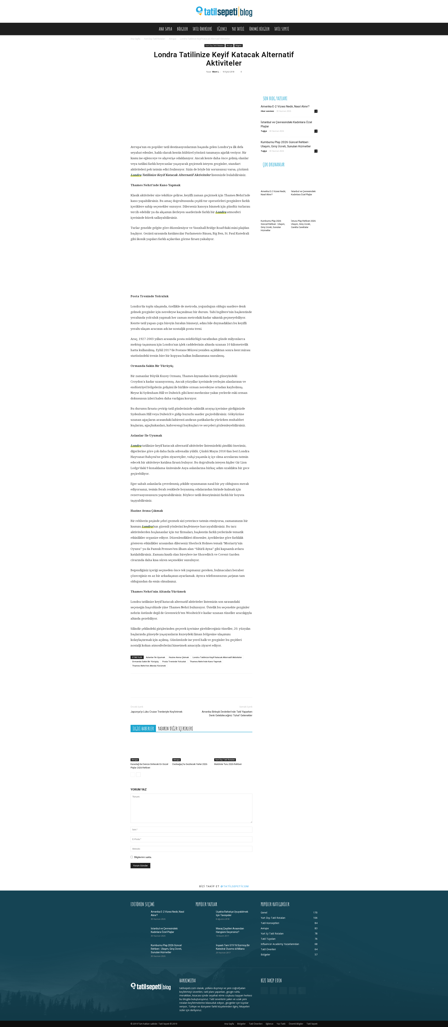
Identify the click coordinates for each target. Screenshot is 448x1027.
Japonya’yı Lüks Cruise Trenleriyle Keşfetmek (156, 711)
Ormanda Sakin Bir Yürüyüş (145, 661)
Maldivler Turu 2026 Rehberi (228, 764)
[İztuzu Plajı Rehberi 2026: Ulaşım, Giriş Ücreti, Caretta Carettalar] (304, 209)
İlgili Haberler (143, 729)
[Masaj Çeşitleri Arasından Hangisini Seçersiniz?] (204, 933)
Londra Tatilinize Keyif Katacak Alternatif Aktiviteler (217, 657)
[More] (250, 81)
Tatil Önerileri (202, 29)
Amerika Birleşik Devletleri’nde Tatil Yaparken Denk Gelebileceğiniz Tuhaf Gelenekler (227, 713)
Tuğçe (264, 131)
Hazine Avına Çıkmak (179, 657)
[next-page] (138, 774)
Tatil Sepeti (281, 29)
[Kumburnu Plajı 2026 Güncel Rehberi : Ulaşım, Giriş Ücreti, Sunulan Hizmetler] (274, 209)
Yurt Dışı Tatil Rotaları (154, 38)
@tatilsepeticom (234, 886)
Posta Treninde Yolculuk (174, 661)
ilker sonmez (267, 111)
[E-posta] (239, 81)
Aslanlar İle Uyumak (155, 657)
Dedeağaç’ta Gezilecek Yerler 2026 (189, 764)
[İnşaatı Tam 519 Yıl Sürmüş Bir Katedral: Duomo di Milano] (204, 950)
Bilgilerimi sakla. (143, 857)
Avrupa (172, 38)
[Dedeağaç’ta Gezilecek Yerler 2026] (191, 748)
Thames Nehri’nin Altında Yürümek (149, 665)
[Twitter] (208, 81)
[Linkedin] (229, 81)
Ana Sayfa (165, 29)
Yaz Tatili (238, 29)
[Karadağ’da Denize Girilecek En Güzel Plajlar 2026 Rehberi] (150, 748)
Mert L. (215, 71)
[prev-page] (133, 774)
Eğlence (222, 29)
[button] (313, 29)
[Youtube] (302, 990)
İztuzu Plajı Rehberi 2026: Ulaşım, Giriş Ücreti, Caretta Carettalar (303, 224)
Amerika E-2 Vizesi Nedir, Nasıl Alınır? (285, 106)
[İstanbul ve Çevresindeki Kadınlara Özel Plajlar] (304, 179)
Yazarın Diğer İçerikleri (175, 729)
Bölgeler (182, 29)
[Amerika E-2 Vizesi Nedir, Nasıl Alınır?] (274, 179)
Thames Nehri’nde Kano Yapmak (205, 661)
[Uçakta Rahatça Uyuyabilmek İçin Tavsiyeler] (204, 916)
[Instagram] (273, 990)
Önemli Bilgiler (259, 29)
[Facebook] (197, 81)
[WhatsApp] (218, 81)
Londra (136, 175)
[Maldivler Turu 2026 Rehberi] (233, 748)
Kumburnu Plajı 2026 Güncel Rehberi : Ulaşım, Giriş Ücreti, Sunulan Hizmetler (166, 949)
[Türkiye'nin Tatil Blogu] (224, 11)
